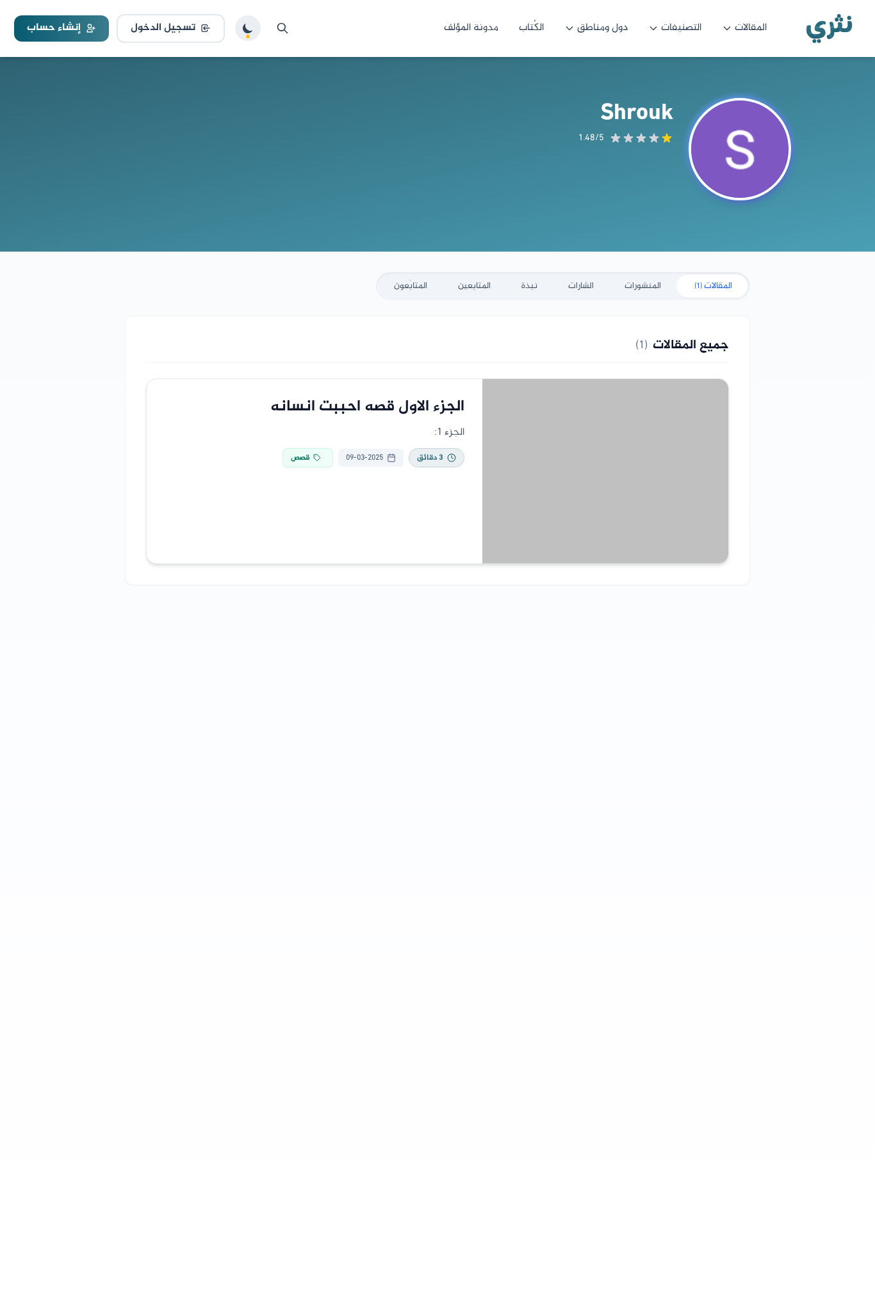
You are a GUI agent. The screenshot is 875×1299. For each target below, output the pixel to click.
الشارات (581, 285)
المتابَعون (410, 285)
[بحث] (282, 28)
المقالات (751, 27)
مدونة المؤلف (471, 27)
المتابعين (474, 285)
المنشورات (643, 285)
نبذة (529, 285)
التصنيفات (681, 27)
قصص (300, 457)
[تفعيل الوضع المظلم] (248, 28)
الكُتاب (531, 27)
